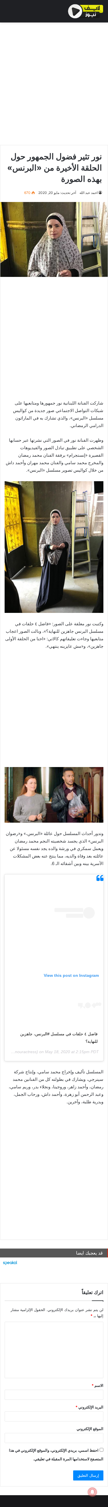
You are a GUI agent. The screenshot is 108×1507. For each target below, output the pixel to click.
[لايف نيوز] (86, 11)
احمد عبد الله (88, 192)
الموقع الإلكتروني (90, 1428)
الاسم (97, 1385)
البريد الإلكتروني (89, 1407)
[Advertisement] (54, 82)
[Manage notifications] (92, 1492)
